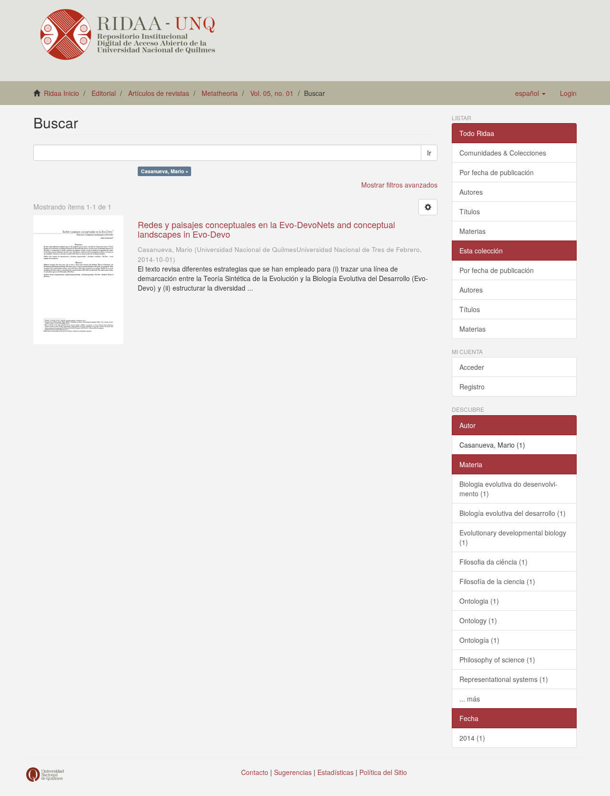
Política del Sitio (383, 772)
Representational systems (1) (503, 679)
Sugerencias (293, 772)
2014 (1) (472, 738)
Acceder (471, 367)
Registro (472, 386)
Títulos (469, 211)
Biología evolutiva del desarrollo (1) (512, 513)
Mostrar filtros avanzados (399, 184)
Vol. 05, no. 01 (272, 93)
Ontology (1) (478, 620)
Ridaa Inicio (61, 93)
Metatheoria (220, 93)
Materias (472, 231)
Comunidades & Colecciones (502, 152)
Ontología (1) (479, 640)
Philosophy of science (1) (497, 659)
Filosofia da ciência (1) (493, 561)
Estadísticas (335, 772)
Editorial (104, 93)
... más (469, 698)
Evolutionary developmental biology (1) (512, 537)
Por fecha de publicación (496, 172)
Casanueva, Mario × (164, 171)
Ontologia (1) (479, 601)
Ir (429, 152)
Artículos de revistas (158, 93)
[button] (530, 93)
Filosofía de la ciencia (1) (497, 581)
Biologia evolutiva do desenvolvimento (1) (508, 488)
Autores (471, 192)
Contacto (254, 772)
